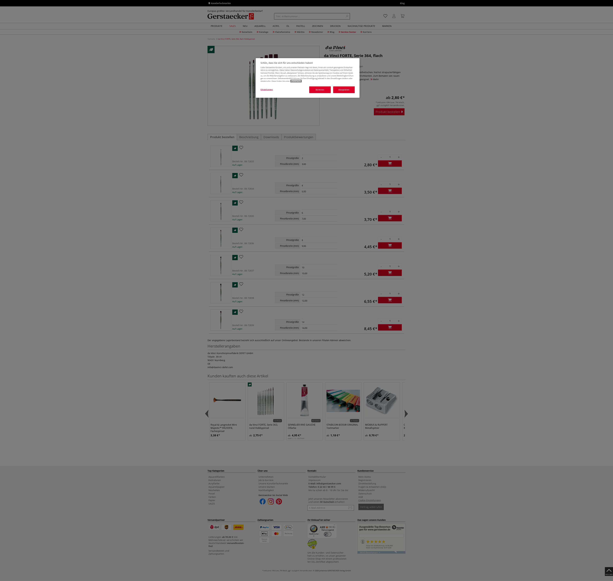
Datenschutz (296, 81)
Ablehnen (320, 89)
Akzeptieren (343, 89)
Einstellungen (267, 89)
